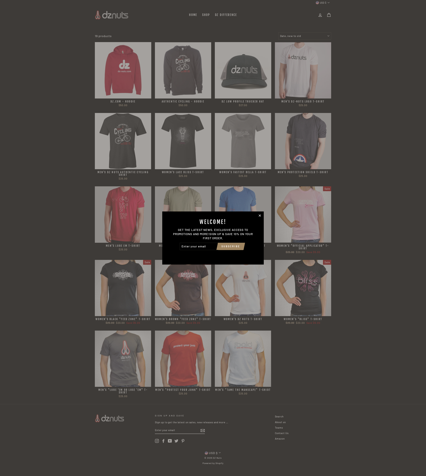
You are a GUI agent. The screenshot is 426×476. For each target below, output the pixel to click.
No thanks (213, 255)
